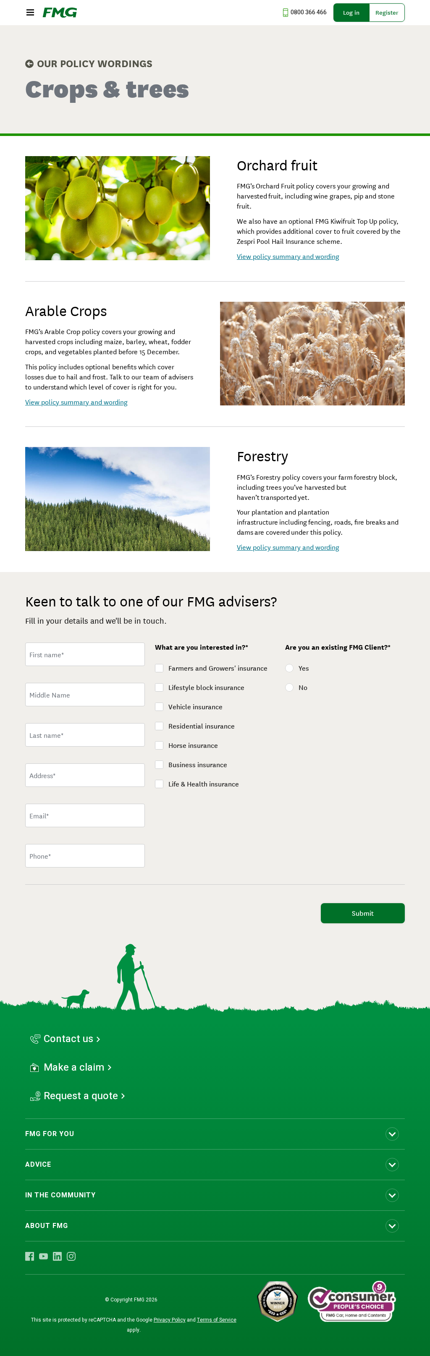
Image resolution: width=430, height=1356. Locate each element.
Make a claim (74, 1068)
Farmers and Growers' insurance (217, 668)
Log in (351, 12)
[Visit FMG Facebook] (29, 1256)
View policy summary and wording (288, 256)
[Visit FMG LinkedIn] (57, 1256)
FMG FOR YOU (49, 1134)
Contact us (68, 1039)
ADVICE (38, 1165)
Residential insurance (201, 726)
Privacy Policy (170, 1320)
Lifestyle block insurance (206, 687)
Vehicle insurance (195, 707)
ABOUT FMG (46, 1226)
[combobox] (85, 775)
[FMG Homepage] (60, 13)
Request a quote (81, 1096)
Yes (304, 668)
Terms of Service (216, 1320)
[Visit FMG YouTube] (43, 1256)
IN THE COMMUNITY (60, 1195)
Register (387, 12)
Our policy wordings (94, 63)
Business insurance (197, 764)
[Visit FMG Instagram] (71, 1256)
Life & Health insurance (203, 784)
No (303, 687)
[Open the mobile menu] (30, 13)
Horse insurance (193, 745)
